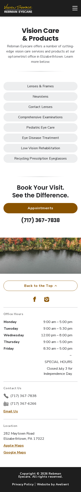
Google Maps (14, 452)
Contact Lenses (40, 107)
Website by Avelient (53, 484)
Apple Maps (13, 445)
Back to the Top (38, 285)
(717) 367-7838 (40, 220)
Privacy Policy (22, 484)
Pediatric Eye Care (40, 127)
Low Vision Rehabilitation (40, 148)
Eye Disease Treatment (40, 137)
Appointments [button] (40, 208)
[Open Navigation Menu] (73, 8)
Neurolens (41, 96)
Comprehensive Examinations (40, 117)
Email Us (10, 411)
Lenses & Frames (40, 86)
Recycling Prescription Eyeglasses (40, 158)
